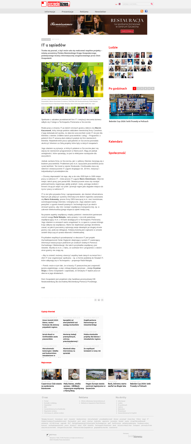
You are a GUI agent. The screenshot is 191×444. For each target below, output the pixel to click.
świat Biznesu (135, 436)
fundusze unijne (143, 423)
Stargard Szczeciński (64, 427)
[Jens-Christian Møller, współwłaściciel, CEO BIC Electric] (137, 58)
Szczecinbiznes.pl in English (127, 413)
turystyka (113, 421)
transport (136, 425)
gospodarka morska (101, 427)
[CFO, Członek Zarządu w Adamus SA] (118, 58)
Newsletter (100, 11)
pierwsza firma (146, 425)
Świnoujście (72, 421)
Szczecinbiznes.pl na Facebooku (54, 409)
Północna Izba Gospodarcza (83, 427)
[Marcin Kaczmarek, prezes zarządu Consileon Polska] (124, 64)
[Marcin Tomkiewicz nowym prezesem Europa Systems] (131, 58)
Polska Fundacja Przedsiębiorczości (53, 421)
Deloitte (91, 425)
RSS (142, 11)
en (119, 4)
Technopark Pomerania (103, 425)
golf (109, 423)
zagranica (105, 421)
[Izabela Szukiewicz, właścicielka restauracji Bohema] (118, 71)
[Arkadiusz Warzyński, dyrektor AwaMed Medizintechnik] (143, 71)
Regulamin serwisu (50, 411)
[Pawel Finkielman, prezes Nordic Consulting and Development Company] (149, 64)
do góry (95, 300)
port (79, 421)
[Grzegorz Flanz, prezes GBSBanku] (112, 58)
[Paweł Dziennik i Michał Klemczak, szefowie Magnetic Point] (124, 71)
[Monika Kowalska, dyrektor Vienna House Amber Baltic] (149, 58)
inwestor (72, 419)
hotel (79, 425)
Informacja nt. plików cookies (54, 413)
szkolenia (44, 423)
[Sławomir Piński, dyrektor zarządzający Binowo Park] (130, 78)
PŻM (84, 425)
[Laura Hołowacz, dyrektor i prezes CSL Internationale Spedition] (149, 71)
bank (114, 425)
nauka (127, 421)
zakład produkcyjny (129, 423)
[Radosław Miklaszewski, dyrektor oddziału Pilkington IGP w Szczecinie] (112, 78)
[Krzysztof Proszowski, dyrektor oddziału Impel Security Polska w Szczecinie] (118, 78)
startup (90, 421)
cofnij (102, 300)
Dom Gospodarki (46, 39)
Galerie (120, 407)
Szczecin (50, 419)
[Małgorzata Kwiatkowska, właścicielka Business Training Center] (131, 71)
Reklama (84, 11)
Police (138, 419)
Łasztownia (113, 427)
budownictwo (81, 419)
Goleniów (97, 421)
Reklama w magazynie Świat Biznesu (93, 403)
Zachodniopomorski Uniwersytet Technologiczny (89, 423)
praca (66, 425)
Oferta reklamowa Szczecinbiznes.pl (93, 401)
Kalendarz (121, 409)
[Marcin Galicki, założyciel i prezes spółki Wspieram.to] (124, 78)
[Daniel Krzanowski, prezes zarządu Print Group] (137, 64)
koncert (44, 425)
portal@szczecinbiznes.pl (76, 438)
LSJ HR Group (54, 423)
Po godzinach (122, 405)
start (65, 419)
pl (116, 4)
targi (144, 419)
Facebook (146, 11)
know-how (131, 419)
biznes (116, 419)
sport (84, 421)
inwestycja (58, 419)
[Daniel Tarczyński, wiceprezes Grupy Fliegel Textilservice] (112, 64)
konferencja (116, 423)
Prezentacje (67, 11)
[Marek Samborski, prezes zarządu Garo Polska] (143, 64)
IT (147, 419)
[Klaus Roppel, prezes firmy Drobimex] (118, 64)
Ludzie (120, 403)
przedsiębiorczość (105, 419)
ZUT (69, 423)
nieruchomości (93, 419)
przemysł (123, 419)
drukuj (98, 300)
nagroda (63, 423)
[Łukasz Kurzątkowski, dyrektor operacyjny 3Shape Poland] (112, 71)
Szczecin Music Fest (124, 425)
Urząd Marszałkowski (137, 421)
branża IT (73, 425)
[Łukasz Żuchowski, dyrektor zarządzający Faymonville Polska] (131, 64)
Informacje (50, 11)
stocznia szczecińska (48, 427)
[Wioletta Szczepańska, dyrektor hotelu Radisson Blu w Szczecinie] (137, 71)
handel (120, 421)
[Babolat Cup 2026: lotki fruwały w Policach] (132, 119)
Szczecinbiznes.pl (56, 4)
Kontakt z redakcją (50, 403)
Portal (46, 401)
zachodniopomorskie (55, 425)
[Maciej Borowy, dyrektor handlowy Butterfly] (143, 58)
